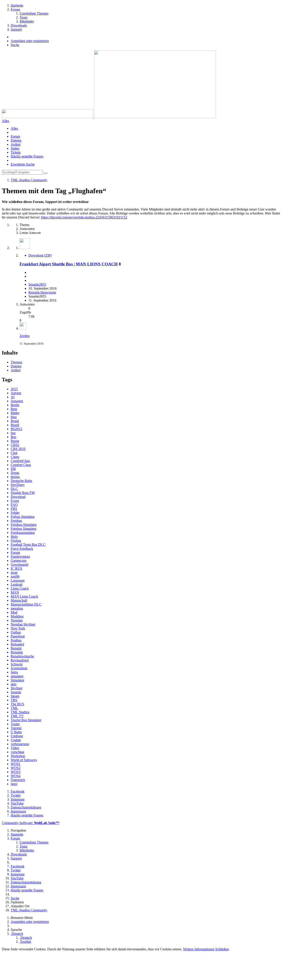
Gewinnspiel (19, 564)
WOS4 (15, 776)
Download (18, 497)
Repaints (17, 652)
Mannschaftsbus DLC (26, 604)
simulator (17, 676)
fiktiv (14, 536)
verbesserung (20, 744)
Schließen (222, 949)
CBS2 (15, 445)
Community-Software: (30, 823)
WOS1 (15, 764)
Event (15, 501)
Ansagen (17, 401)
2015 (14, 389)
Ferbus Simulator (23, 516)
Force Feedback (22, 548)
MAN (15, 592)
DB (13, 469)
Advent (16, 393)
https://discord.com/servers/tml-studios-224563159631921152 (84, 217)
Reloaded (17, 644)
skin (13, 684)
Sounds (16, 692)
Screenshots (19, 668)
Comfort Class (21, 465)
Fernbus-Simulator (24, 524)
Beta (14, 409)
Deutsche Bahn (21, 481)
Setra (14, 672)
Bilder (15, 413)
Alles (14, 128)
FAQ (14, 505)
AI (12, 397)
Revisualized (20, 660)
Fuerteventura (20, 556)
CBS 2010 (18, 449)
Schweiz (17, 664)
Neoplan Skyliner (23, 624)
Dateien (16, 140)
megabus (17, 608)
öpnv (14, 784)
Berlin (15, 405)
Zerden (25, 336)
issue (14, 572)
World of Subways (24, 760)
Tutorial (16, 728)
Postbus (16, 640)
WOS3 (15, 772)
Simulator (17, 680)
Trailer (15, 724)
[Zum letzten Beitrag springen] (23, 328)
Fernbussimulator (23, 532)
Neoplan (17, 620)
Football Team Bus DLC (28, 544)
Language (18, 580)
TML (14, 708)
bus (13, 433)
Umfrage (17, 736)
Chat (14, 453)
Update (16, 740)
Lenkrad (16, 584)
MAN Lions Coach (24, 596)
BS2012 (16, 429)
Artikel (15, 144)
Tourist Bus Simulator (26, 720)
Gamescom (18, 560)
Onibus (16, 632)
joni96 (15, 576)
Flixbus (16, 540)
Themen (16, 362)
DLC (14, 489)
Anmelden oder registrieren (30, 41)
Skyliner (16, 688)
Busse (15, 441)
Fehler (15, 513)
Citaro (15, 457)
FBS (14, 509)
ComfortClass (20, 461)
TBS (14, 700)
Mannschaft (19, 600)
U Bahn (16, 732)
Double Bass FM (23, 493)
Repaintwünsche (22, 656)
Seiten (15, 148)
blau (14, 417)
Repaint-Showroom (42, 292)
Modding (17, 616)
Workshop (18, 756)
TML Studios (20, 712)
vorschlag (17, 752)
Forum (15, 136)
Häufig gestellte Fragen (27, 156)
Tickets (16, 152)
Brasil (15, 421)
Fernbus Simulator (23, 528)
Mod (14, 612)
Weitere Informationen (198, 949)
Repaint (16, 648)
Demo (15, 473)
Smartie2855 (37, 284)
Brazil (15, 425)
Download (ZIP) (40, 255)
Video (15, 748)
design (15, 477)
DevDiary (18, 485)
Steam (15, 696)
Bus (13, 437)
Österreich (18, 780)
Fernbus (16, 520)
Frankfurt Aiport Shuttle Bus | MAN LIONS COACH (69, 264)
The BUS (17, 704)
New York (18, 628)
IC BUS (16, 568)
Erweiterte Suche (23, 164)
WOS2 (15, 768)
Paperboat (18, 636)
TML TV (17, 716)
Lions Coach (20, 588)
